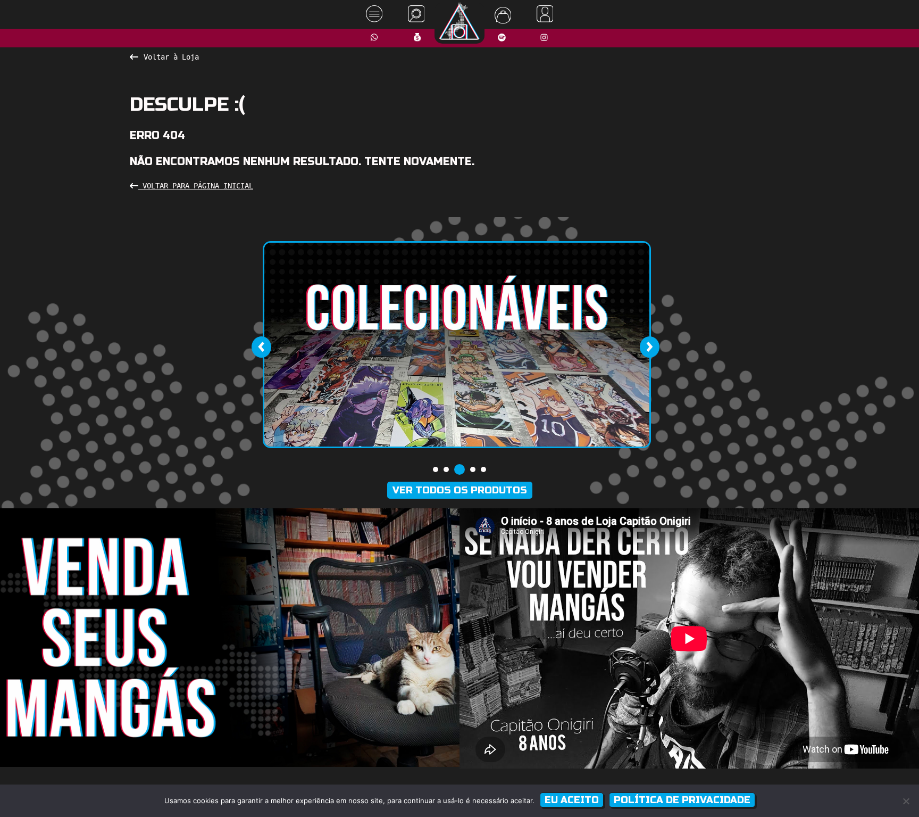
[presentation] (261, 347)
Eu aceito (572, 800)
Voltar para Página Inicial (195, 185)
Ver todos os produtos (459, 490)
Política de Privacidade (682, 800)
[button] (435, 469)
